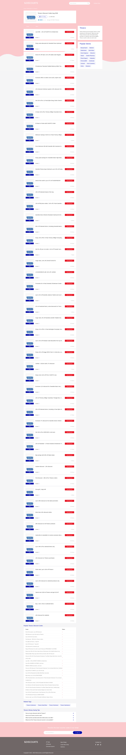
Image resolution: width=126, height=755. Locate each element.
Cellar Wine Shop (65, 744)
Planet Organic (84, 58)
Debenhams (83, 50)
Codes (27, 26)
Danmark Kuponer (50, 746)
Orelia (82, 66)
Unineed (83, 63)
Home (25, 8)
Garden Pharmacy (90, 55)
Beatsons (88, 66)
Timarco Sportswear (65, 705)
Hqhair (82, 55)
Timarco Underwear (31, 705)
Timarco (35, 8)
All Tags (48, 742)
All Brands (29, 8)
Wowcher (92, 53)
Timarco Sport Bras (42, 705)
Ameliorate (91, 60)
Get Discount (69, 31)
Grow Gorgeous (84, 53)
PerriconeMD (84, 60)
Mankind (92, 47)
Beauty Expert (84, 47)
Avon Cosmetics (91, 63)
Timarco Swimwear (53, 705)
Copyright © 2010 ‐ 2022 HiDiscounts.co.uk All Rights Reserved (38, 752)
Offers (37, 26)
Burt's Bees (91, 50)
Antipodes (92, 58)
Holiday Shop (97, 3)
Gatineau (63, 746)
